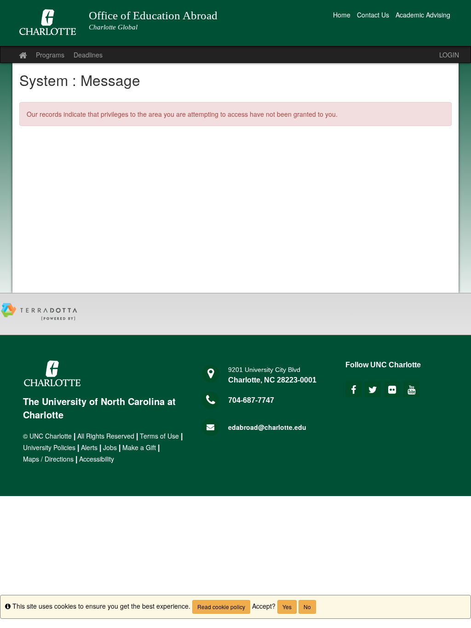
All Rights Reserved (105, 435)
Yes (287, 607)
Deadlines (88, 54)
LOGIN (449, 54)
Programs (50, 54)
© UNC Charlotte (47, 435)
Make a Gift (139, 447)
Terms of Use (159, 435)
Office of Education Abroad (153, 15)
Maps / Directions (48, 458)
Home (341, 14)
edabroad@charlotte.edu (267, 427)
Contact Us (373, 14)
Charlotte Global (113, 27)
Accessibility (96, 458)
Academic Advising (423, 14)
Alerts (89, 447)
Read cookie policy (221, 607)
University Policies (49, 447)
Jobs (110, 447)
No (307, 607)
